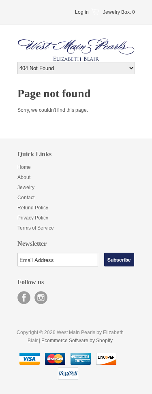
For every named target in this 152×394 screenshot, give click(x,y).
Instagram (40, 297)
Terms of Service (35, 228)
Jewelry (25, 187)
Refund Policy (32, 208)
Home (24, 167)
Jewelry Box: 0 (119, 12)
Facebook (23, 297)
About (23, 177)
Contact (25, 197)
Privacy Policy (32, 218)
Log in (82, 12)
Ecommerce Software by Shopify (77, 340)
